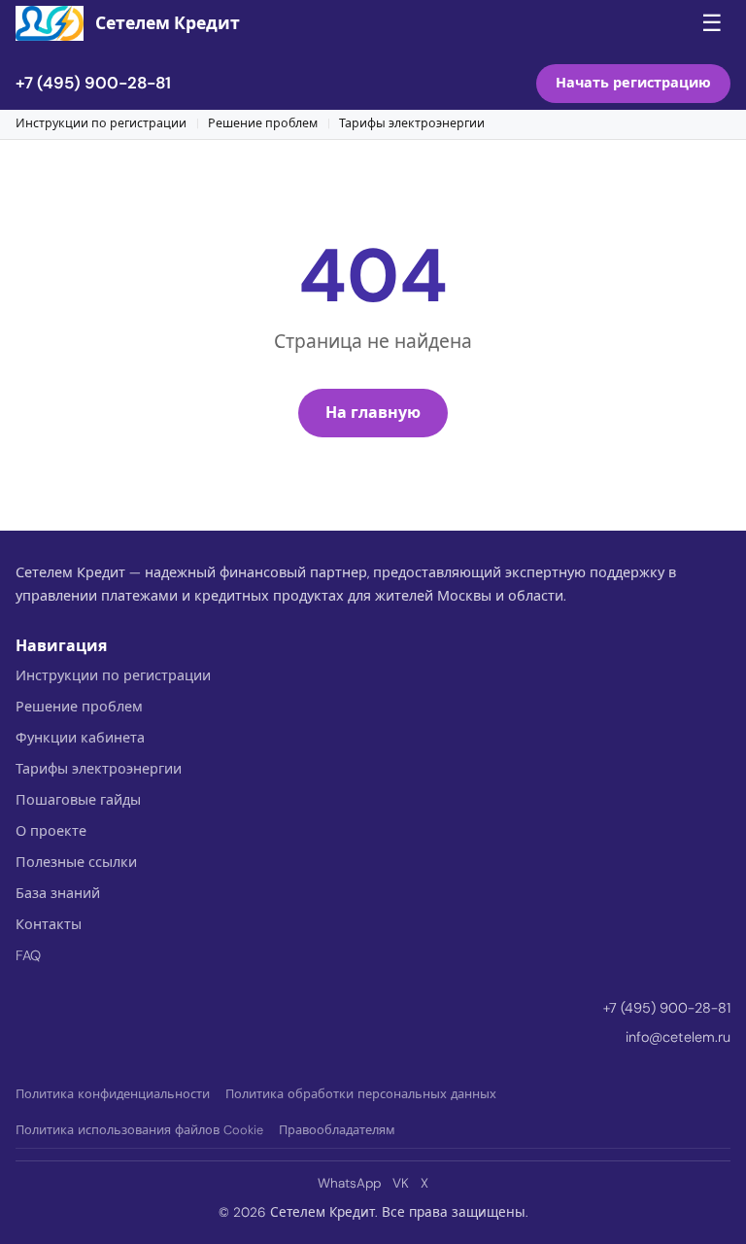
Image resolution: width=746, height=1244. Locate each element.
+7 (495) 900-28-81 (93, 82)
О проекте (51, 831)
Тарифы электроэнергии (412, 123)
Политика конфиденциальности (113, 1094)
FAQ (28, 955)
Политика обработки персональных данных (360, 1094)
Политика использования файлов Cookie (139, 1130)
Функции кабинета (80, 737)
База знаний (58, 893)
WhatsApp (349, 1183)
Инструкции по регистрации (101, 123)
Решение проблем (263, 123)
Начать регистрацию (633, 82)
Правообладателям (337, 1130)
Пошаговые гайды (78, 800)
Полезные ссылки (76, 862)
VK (400, 1183)
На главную (373, 412)
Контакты (49, 924)
